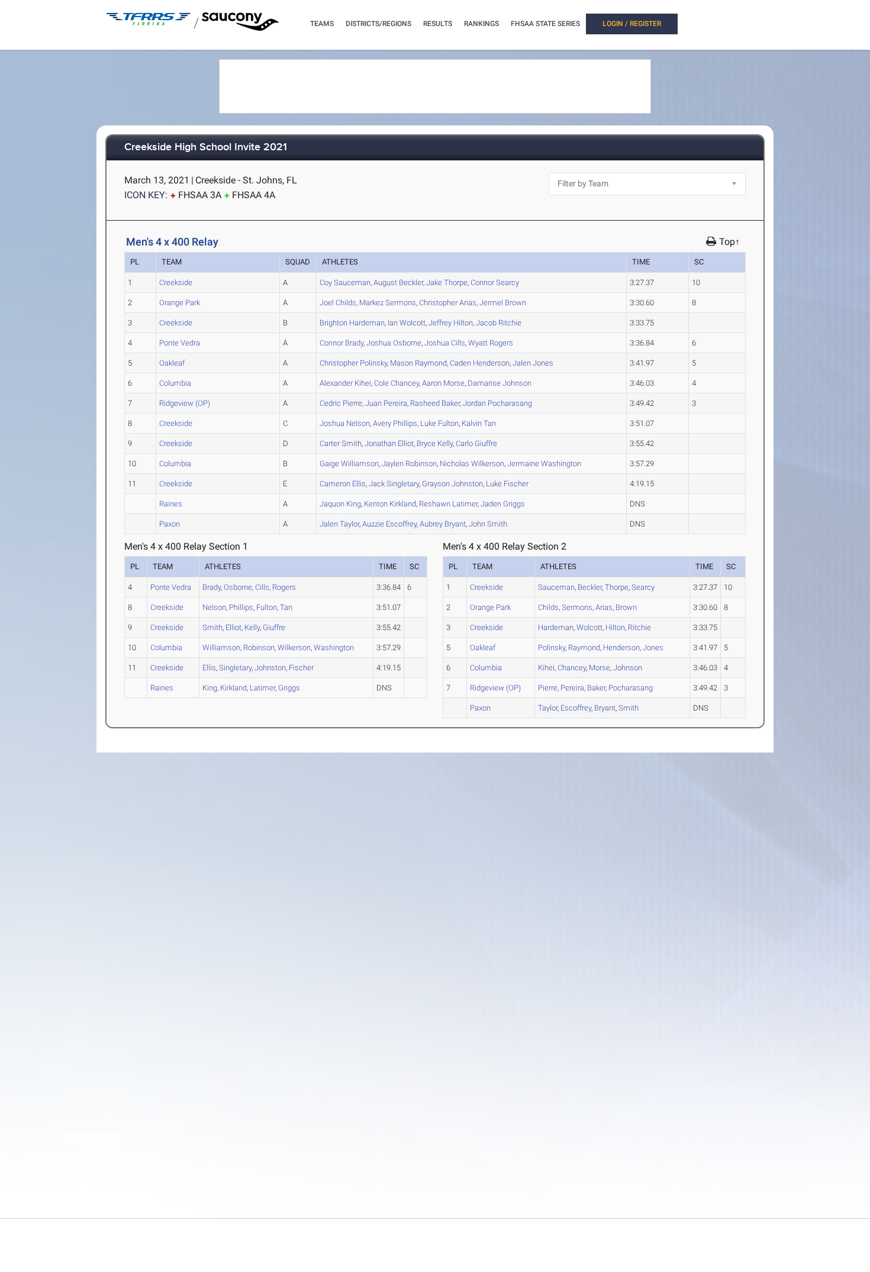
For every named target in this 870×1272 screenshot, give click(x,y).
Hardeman (352, 322)
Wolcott (407, 322)
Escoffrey (389, 523)
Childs (338, 302)
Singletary (394, 483)
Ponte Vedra (179, 342)
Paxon (169, 523)
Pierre (341, 403)
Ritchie (498, 322)
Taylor (339, 523)
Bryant (443, 523)
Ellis (343, 483)
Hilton (450, 322)
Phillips (395, 423)
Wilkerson (472, 463)
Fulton (439, 423)
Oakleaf (172, 363)
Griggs (503, 503)
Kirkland (390, 503)
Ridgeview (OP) (184, 403)
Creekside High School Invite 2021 (205, 147)
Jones (533, 363)
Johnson (499, 383)
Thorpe (447, 282)
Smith (341, 443)
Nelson (345, 423)
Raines (170, 503)
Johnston (452, 483)
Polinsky (353, 363)
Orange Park (179, 302)
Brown (502, 302)
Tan (479, 423)
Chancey (396, 383)
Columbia (175, 383)
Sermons (387, 302)
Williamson (349, 463)
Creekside (175, 282)
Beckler (398, 282)
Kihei (345, 383)
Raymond (418, 363)
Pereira (386, 403)
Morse (443, 383)
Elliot (389, 443)
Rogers (490, 342)
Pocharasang (497, 403)
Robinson (409, 463)
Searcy (495, 282)
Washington (544, 463)
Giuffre (476, 443)
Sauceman (345, 282)
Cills (444, 342)
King (340, 503)
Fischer (507, 483)
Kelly (435, 443)
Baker (435, 403)
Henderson (480, 363)
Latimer (448, 503)
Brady (341, 342)
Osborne (393, 342)
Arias (447, 302)
